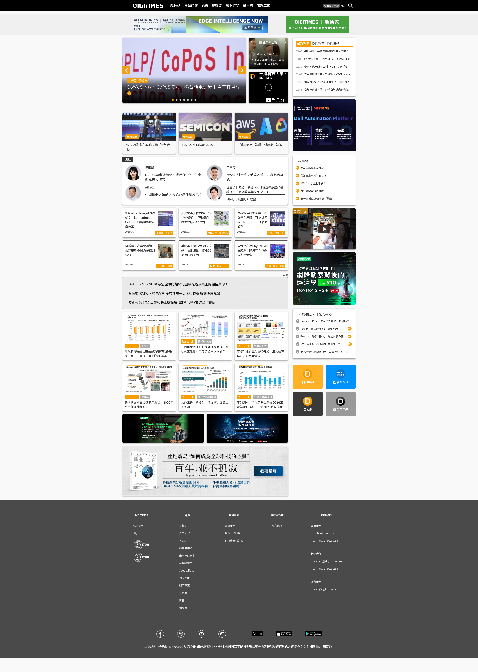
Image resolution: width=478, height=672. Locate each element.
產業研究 (191, 5)
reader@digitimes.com (324, 589)
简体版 (335, 5)
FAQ (135, 533)
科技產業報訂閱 (234, 540)
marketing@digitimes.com (326, 561)
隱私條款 (277, 525)
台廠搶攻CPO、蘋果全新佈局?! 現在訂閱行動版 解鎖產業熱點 (174, 293)
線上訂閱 (232, 5)
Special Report (187, 570)
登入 (343, 5)
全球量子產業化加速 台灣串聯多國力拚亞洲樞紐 (267, 62)
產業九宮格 (270, 42)
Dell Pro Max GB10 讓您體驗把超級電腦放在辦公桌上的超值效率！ (178, 283)
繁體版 (327, 5)
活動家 (217, 5)
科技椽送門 (185, 563)
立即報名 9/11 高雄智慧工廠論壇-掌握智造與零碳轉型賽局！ (173, 302)
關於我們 (138, 525)
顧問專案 (184, 585)
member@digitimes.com (325, 533)
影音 (204, 5)
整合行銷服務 (232, 533)
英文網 (248, 5)
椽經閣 (183, 593)
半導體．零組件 (138, 80)
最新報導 (303, 43)
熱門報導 (318, 43)
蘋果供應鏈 (185, 548)
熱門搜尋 (333, 43)
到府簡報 (184, 578)
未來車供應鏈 (187, 555)
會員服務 (230, 525)
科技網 (175, 5)
